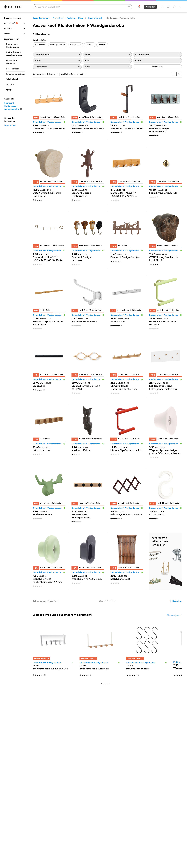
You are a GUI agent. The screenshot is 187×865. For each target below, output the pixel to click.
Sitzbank (10, 84)
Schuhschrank (12, 79)
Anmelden (150, 7)
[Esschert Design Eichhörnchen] (87, 175)
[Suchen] (35, 6)
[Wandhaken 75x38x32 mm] (87, 561)
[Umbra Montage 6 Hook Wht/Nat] (87, 368)
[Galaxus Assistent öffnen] (162, 7)
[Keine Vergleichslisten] (168, 7)
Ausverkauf (9, 23)
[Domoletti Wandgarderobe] (49, 111)
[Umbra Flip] (49, 368)
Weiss (89, 45)
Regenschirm (10, 125)
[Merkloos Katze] (87, 433)
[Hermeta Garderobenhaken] (87, 111)
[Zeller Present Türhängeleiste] (53, 650)
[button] (64, 122)
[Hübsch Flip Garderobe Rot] (126, 433)
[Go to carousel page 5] (109, 683)
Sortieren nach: (39, 74)
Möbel (7, 33)
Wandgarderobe (57, 45)
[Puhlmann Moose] (49, 497)
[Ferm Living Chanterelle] (165, 175)
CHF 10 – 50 (75, 45)
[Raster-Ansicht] (174, 74)
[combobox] (51, 74)
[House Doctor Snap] (146, 650)
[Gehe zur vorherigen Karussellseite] (34, 650)
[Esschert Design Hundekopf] (87, 240)
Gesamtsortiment (12, 18)
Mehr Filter (157, 66)
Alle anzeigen (173, 615)
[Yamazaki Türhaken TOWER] (126, 111)
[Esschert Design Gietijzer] (126, 240)
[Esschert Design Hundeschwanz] (165, 111)
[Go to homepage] (13, 7)
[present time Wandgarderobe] (87, 497)
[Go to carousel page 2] (103, 683)
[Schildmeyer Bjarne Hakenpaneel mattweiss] (165, 368)
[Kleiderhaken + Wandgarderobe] (165, 561)
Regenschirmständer (15, 74)
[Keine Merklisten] (174, 7)
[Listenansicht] (179, 74)
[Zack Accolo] (126, 304)
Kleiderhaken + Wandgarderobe (14, 54)
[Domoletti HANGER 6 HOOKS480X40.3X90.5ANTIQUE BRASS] (49, 240)
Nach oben (177, 601)
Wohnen (8, 28)
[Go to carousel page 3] (105, 683)
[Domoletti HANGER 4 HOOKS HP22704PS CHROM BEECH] (126, 175)
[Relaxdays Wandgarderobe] (126, 497)
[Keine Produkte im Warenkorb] (180, 7)
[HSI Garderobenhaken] (87, 304)
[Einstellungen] (139, 7)
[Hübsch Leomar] (49, 433)
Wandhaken (40, 45)
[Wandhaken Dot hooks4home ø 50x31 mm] (49, 561)
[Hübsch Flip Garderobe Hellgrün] (165, 304)
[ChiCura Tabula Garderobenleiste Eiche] (126, 368)
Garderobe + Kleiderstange (12, 45)
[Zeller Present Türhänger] (99, 650)
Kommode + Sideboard (11, 62)
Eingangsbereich (11, 39)
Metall (102, 45)
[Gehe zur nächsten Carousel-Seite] (177, 650)
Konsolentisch (12, 69)
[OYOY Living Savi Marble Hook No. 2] (49, 175)
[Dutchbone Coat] (126, 561)
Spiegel (9, 89)
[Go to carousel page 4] (107, 683)
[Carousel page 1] (101, 683)
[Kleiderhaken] (165, 497)
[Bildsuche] (129, 6)
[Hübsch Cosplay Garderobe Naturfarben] (49, 304)
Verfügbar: (66, 74)
